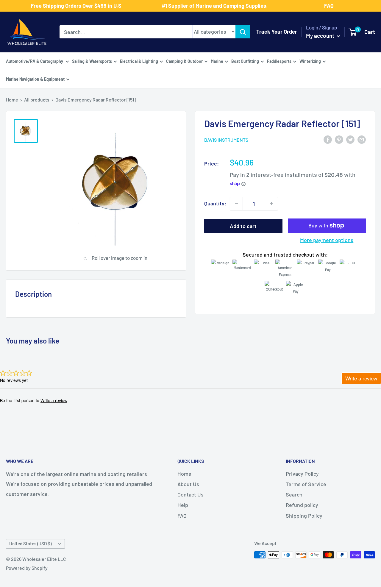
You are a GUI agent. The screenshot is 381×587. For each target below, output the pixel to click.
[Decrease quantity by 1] (236, 203)
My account (320, 35)
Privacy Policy (302, 473)
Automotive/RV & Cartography (35, 60)
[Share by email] (361, 139)
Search (294, 494)
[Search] (242, 31)
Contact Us (190, 494)
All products (36, 99)
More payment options (326, 240)
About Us (188, 484)
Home (12, 99)
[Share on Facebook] (328, 139)
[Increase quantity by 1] (271, 203)
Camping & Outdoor (184, 60)
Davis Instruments (226, 139)
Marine (217, 60)
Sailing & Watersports (92, 60)
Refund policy (302, 505)
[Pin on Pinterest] (339, 139)
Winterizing (310, 60)
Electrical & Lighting (139, 60)
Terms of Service (306, 484)
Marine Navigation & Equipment (35, 78)
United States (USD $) (30, 543)
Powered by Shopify (27, 568)
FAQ (181, 515)
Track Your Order (276, 31)
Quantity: (215, 203)
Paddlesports (279, 60)
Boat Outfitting (245, 60)
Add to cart (243, 225)
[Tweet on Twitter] (350, 139)
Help (182, 505)
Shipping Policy (304, 515)
